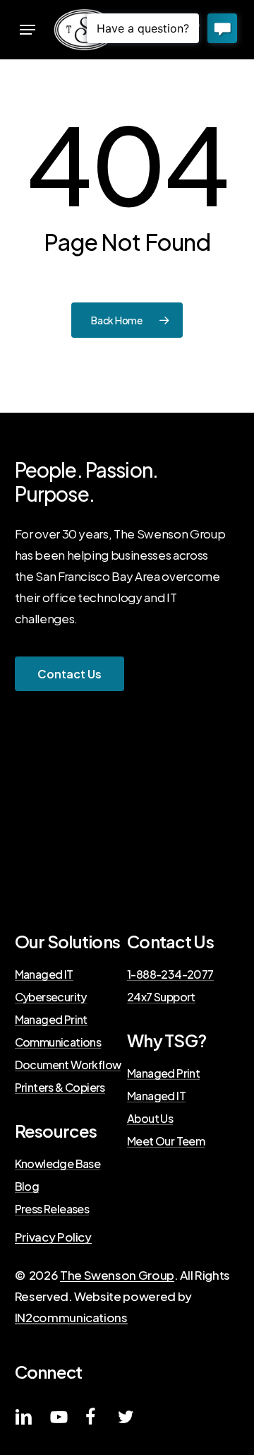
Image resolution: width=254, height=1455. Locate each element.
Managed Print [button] (51, 1019)
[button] (27, 30)
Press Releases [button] (52, 1209)
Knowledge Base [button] (58, 1163)
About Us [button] (150, 1118)
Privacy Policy (53, 1236)
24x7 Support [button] (161, 997)
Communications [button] (58, 1042)
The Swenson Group (117, 1275)
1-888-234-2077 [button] (170, 974)
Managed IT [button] (44, 974)
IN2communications (71, 1317)
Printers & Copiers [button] (60, 1087)
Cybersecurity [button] (51, 997)
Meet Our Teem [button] (166, 1141)
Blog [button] (27, 1186)
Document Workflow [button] (68, 1065)
